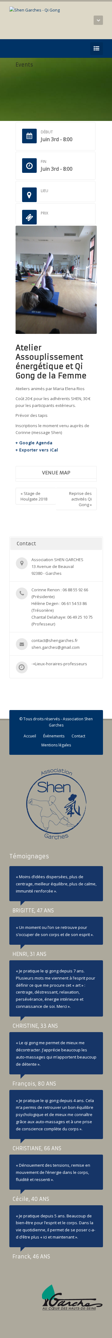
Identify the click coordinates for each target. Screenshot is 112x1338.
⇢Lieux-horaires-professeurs (59, 664)
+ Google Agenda (34, 442)
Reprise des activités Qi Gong (80, 499)
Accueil (30, 736)
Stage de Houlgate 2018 (34, 496)
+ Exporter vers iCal (37, 450)
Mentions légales (56, 745)
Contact (78, 736)
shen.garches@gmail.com (55, 647)
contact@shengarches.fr (54, 640)
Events (24, 65)
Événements (53, 736)
